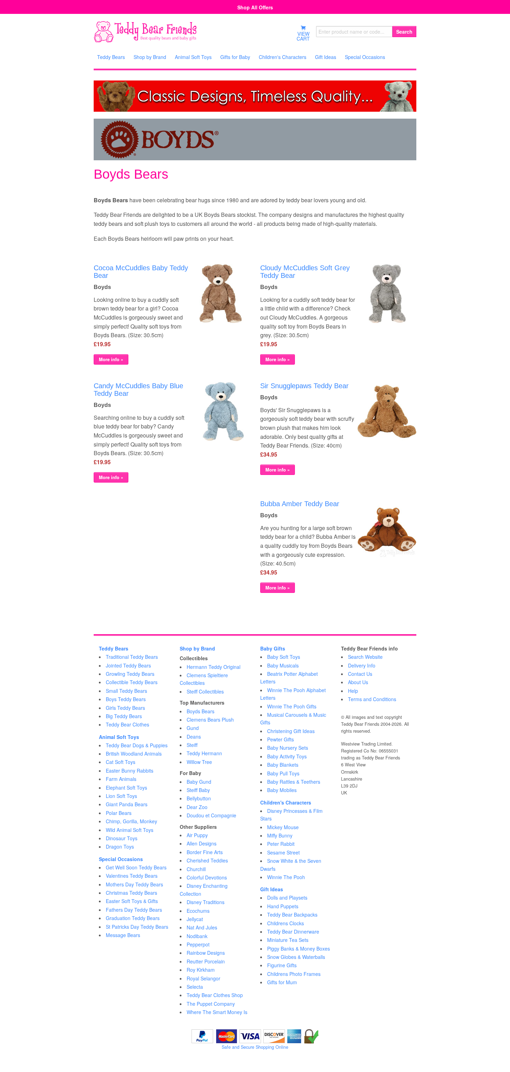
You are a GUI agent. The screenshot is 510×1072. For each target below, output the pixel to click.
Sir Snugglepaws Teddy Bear (304, 386)
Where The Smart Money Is (217, 1012)
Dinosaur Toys (121, 838)
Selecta (195, 986)
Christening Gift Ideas (291, 731)
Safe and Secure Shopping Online (255, 1047)
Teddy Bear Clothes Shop (215, 995)
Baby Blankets (282, 764)
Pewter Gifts (280, 739)
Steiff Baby (198, 789)
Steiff (192, 744)
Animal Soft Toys (119, 736)
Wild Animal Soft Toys (129, 829)
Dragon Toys (120, 846)
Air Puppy (197, 835)
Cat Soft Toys (120, 761)
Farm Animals (121, 778)
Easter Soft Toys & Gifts (132, 900)
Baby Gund (199, 781)
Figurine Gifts (282, 965)
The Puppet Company (211, 1003)
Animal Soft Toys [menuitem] (193, 56)
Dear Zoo (197, 806)
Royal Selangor (203, 978)
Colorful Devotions (207, 877)
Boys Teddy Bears (126, 699)
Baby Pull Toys (283, 773)
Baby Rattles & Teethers (293, 781)
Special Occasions (121, 859)
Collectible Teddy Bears (132, 682)
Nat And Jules (202, 927)
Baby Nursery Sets (287, 747)
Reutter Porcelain (206, 961)
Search (404, 31)
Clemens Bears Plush (210, 719)
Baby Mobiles (282, 789)
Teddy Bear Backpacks (292, 914)
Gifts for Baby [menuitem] (235, 56)
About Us (358, 682)
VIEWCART (303, 36)
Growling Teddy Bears (130, 673)
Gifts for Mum (282, 982)
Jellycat (195, 919)
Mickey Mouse (283, 827)
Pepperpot (198, 944)
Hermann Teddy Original (213, 666)
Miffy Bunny (279, 835)
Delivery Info (361, 665)
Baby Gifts (272, 648)
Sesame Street (283, 852)
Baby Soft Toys (283, 656)
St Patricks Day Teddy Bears (137, 926)
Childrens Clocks (285, 923)
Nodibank (197, 936)
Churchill (196, 869)
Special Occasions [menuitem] (365, 56)
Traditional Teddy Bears (132, 656)
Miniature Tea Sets (287, 939)
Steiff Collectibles (205, 691)
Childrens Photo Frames (294, 973)
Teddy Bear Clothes (127, 724)
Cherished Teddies (207, 860)
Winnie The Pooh (286, 877)
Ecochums (198, 910)
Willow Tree (199, 761)
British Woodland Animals (134, 753)
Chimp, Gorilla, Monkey (131, 821)
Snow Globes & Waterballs (296, 956)
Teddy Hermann (204, 753)
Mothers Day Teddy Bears (134, 884)
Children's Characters (285, 802)
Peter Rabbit (281, 843)
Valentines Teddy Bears (132, 875)
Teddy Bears (113, 648)
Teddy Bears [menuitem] (111, 56)
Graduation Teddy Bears (133, 917)
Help (353, 690)
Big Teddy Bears (124, 716)
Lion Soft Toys (121, 795)
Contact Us (360, 673)
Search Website (365, 656)
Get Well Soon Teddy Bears (136, 867)
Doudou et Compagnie (211, 815)
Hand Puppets (282, 906)
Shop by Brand (197, 648)
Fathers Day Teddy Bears (134, 909)
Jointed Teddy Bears (128, 665)
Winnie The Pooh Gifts (291, 706)
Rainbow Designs (206, 952)
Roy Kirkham (201, 969)
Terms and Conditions (372, 699)
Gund (193, 727)
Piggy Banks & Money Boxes (298, 948)
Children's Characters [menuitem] (282, 56)
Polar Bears (118, 812)
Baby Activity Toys (287, 756)
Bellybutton (199, 798)
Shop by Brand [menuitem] (150, 56)
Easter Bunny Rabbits (129, 770)
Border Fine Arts (205, 852)
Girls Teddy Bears (125, 707)
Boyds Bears (200, 711)
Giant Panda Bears (126, 804)
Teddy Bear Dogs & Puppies (137, 745)
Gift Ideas (271, 889)
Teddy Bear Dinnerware (293, 931)
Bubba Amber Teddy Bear (299, 504)
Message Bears (123, 934)
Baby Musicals (283, 665)
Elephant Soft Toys (126, 787)
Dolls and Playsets (287, 897)
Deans (194, 736)
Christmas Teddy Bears (131, 892)
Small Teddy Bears (126, 690)
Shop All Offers (255, 7)
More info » (111, 359)
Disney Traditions (205, 902)
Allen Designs (201, 843)
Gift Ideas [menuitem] (325, 56)
